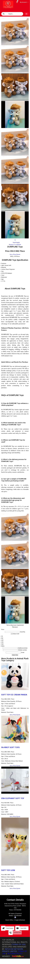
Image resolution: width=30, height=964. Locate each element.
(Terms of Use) (18, 944)
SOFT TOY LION (8, 870)
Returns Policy (14, 953)
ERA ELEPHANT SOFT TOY (12, 798)
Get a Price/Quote (15, 254)
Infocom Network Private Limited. (12, 950)
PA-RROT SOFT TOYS (10, 747)
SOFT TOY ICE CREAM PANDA (14, 694)
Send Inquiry (16, 242)
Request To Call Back (15, 244)
